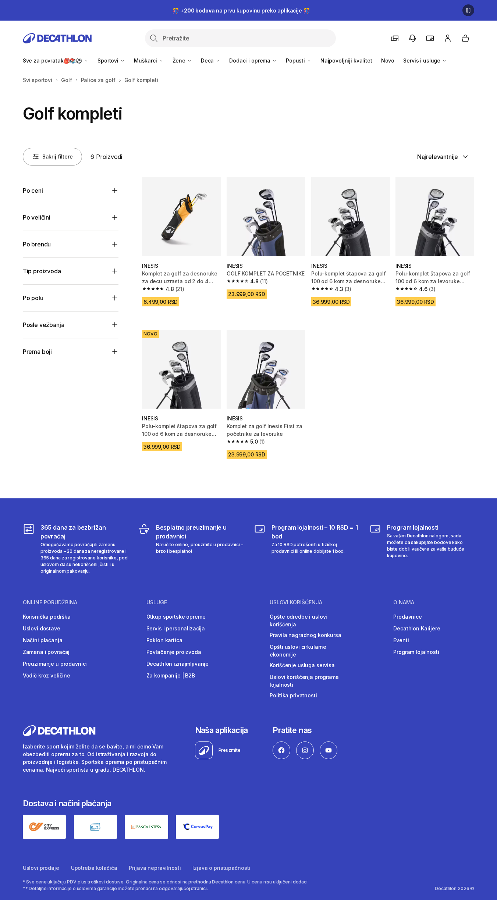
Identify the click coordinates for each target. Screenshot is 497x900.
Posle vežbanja (43, 324)
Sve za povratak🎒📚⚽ (53, 60)
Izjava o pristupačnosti (221, 868)
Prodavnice (407, 616)
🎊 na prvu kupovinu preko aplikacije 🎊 (241, 10)
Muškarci (146, 60)
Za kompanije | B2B (170, 675)
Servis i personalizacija (175, 628)
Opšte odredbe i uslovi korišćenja (298, 620)
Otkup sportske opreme (176, 616)
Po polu (33, 298)
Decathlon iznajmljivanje (177, 664)
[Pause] (468, 10)
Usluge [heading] (156, 602)
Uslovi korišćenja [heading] (296, 602)
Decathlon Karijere (416, 628)
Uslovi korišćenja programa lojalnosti (304, 681)
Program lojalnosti (416, 652)
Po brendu (37, 244)
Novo (387, 60)
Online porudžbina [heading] (50, 602)
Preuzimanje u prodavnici (55, 664)
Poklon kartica (164, 640)
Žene (180, 60)
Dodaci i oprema (250, 60)
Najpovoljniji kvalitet (346, 60)
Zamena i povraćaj (46, 652)
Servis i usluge (422, 60)
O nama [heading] (403, 602)
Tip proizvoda (42, 271)
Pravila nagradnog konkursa (305, 635)
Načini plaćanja (43, 640)
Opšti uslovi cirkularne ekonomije (298, 651)
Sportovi (108, 60)
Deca (208, 60)
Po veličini (36, 217)
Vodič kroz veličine (46, 675)
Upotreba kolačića (94, 868)
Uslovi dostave (41, 628)
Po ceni (33, 190)
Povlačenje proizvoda (173, 652)
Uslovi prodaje (41, 868)
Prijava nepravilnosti (155, 868)
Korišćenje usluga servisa (302, 665)
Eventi (401, 640)
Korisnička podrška (47, 616)
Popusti (296, 60)
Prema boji (37, 351)
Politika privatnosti (293, 695)
